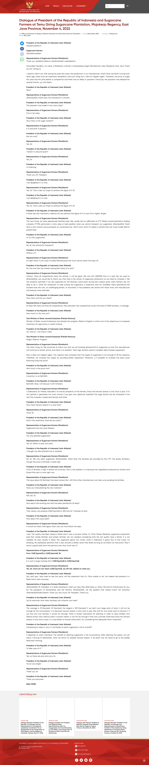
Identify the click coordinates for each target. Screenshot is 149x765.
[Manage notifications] (144, 760)
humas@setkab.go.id (84, 754)
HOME (47, 6)
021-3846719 (81, 746)
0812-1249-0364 (82, 750)
